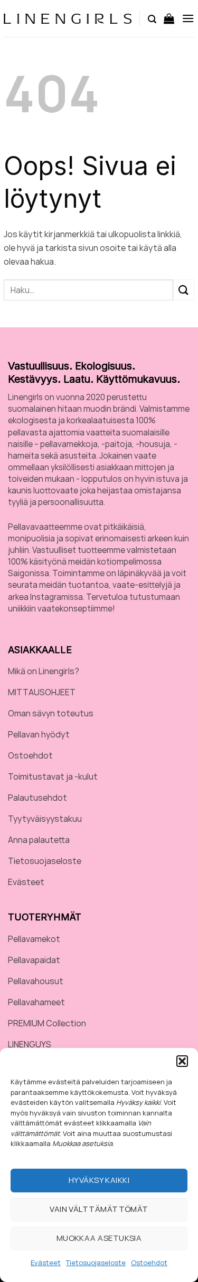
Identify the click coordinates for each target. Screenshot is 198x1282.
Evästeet (46, 1262)
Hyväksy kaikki (99, 1180)
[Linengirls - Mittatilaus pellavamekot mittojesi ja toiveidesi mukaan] (67, 19)
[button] (182, 1061)
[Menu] (188, 18)
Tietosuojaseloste (96, 1262)
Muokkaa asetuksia (99, 1238)
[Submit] (183, 289)
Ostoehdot (149, 1262)
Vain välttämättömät (99, 1209)
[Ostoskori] (169, 18)
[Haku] (152, 18)
